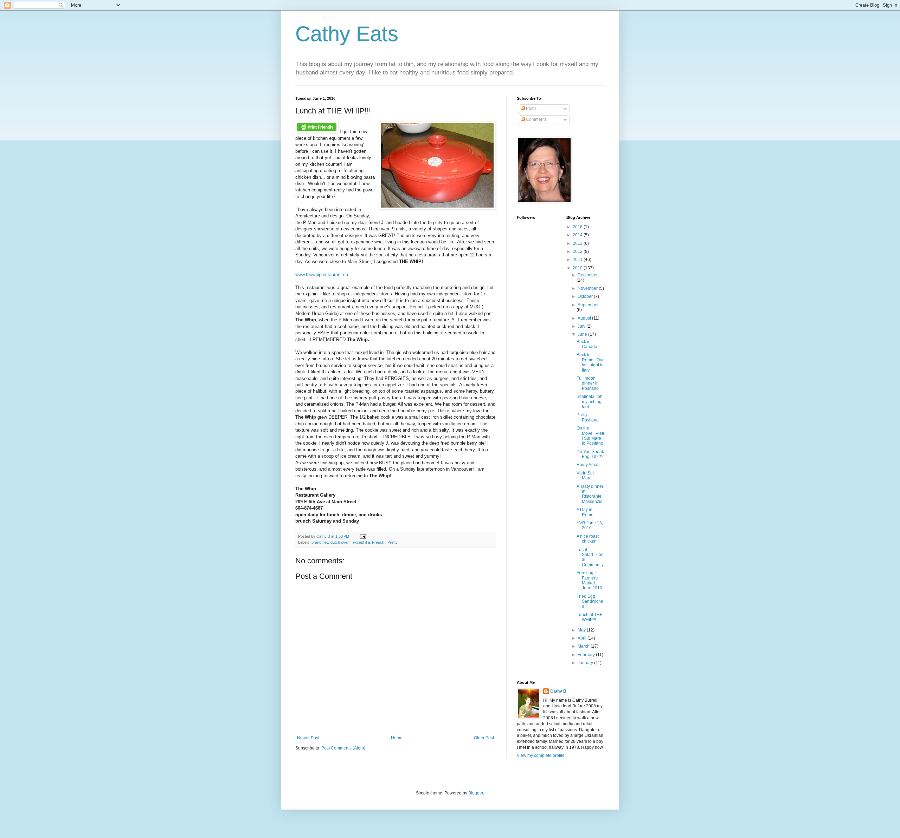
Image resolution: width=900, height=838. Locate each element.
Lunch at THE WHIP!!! (590, 617)
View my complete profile (541, 755)
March (584, 646)
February (587, 654)
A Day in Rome (585, 512)
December (588, 275)
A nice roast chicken (588, 539)
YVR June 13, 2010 (590, 525)
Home (397, 737)
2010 (578, 268)
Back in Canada (587, 344)
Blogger (475, 793)
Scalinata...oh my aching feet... (590, 401)
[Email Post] (362, 536)
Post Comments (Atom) (343, 748)
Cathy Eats (346, 34)
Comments (536, 119)
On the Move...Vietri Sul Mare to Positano (590, 436)
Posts (530, 108)
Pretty (392, 542)
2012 (578, 251)
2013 (578, 243)
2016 (578, 226)
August (585, 318)
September (588, 304)
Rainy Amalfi (588, 464)
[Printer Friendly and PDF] (316, 131)
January (586, 662)
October (586, 296)
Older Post (484, 737)
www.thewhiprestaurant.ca (321, 274)
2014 (578, 235)
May (582, 630)
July (582, 326)
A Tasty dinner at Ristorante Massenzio (590, 494)
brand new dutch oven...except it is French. (348, 542)
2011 (578, 259)
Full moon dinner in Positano (588, 383)
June (583, 334)
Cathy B (558, 691)
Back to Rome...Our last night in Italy (590, 362)
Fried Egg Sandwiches (590, 601)
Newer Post (308, 737)
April (582, 638)
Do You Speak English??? (590, 454)
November (588, 288)
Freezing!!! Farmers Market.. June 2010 (589, 580)
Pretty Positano (588, 417)
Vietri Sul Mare (585, 475)
